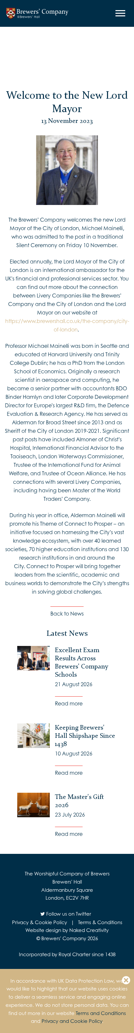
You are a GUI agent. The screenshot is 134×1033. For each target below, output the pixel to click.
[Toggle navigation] (121, 13)
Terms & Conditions (100, 922)
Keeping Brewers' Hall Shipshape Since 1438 (85, 735)
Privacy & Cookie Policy (39, 922)
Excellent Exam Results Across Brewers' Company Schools (81, 662)
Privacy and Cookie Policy (72, 1021)
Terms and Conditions (101, 1013)
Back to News (67, 613)
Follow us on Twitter (68, 913)
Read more (69, 703)
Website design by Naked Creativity (67, 930)
